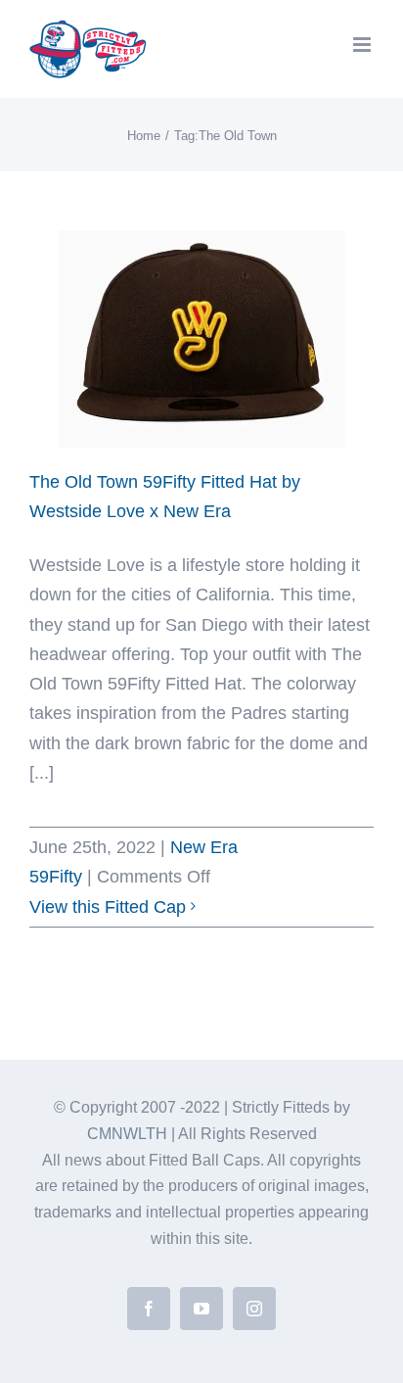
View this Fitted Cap (107, 907)
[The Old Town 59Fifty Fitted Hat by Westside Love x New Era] (201, 339)
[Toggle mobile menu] (363, 44)
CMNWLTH (127, 1133)
